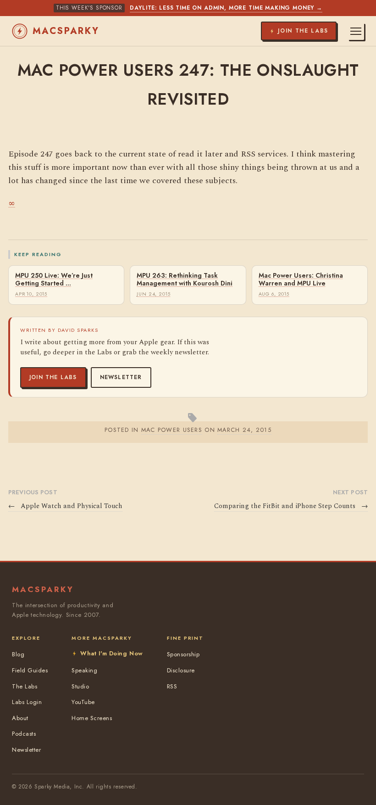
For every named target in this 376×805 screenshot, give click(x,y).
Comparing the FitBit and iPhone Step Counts (291, 506)
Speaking (84, 670)
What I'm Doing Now (111, 653)
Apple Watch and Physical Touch (65, 506)
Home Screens (92, 718)
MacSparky (66, 31)
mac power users (171, 429)
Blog (18, 654)
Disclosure (181, 670)
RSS (172, 686)
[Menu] (356, 31)
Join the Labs (53, 377)
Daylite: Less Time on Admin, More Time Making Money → (226, 8)
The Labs (24, 686)
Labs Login (27, 702)
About (20, 718)
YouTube (83, 702)
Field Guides (30, 670)
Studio (80, 686)
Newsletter (121, 377)
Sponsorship (183, 654)
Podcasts (24, 733)
